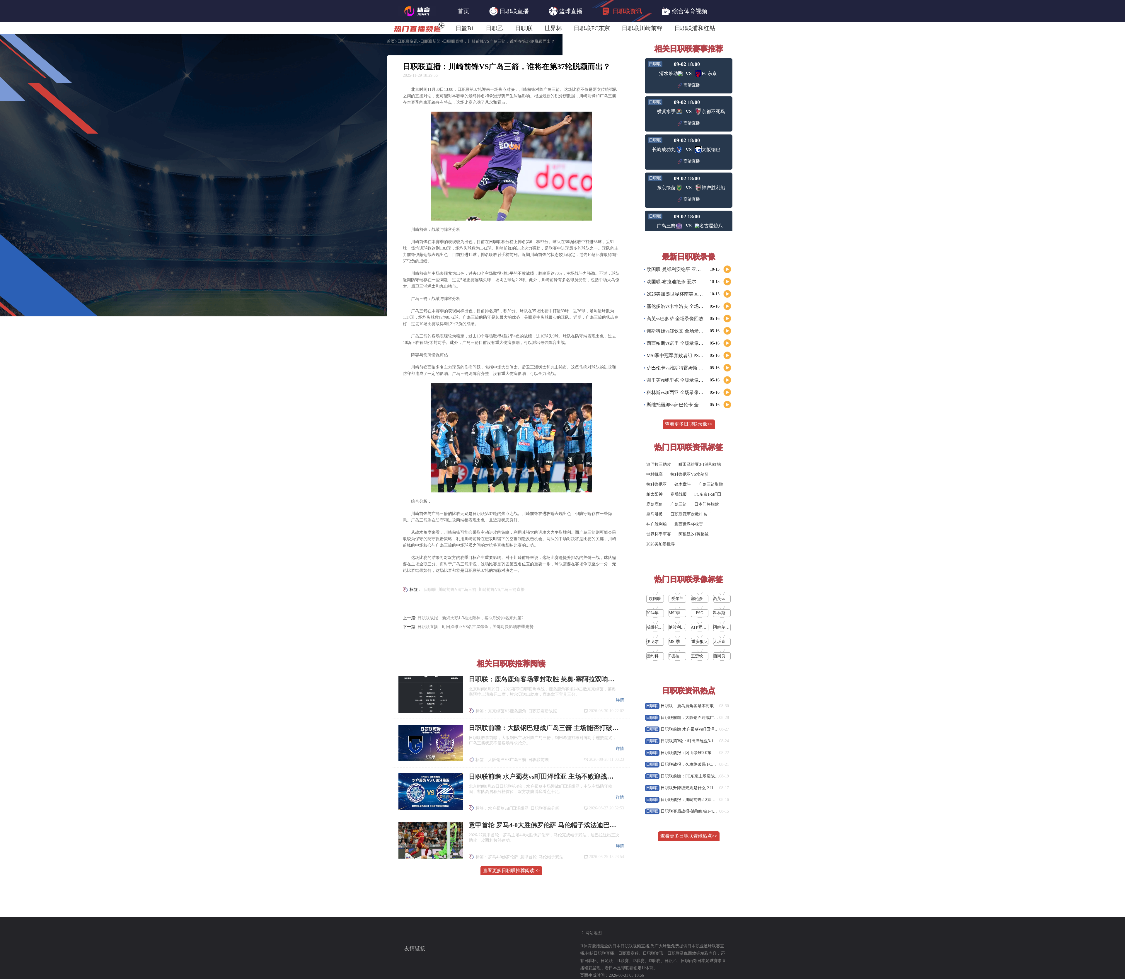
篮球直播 (570, 11)
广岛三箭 (678, 504)
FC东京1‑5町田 (707, 494)
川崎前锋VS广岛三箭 (457, 589)
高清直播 (691, 85)
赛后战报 (678, 494)
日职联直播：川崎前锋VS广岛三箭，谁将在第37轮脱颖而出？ (499, 42)
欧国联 (655, 598)
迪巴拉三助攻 (658, 464)
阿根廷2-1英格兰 (694, 534)
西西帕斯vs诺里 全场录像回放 (677, 343)
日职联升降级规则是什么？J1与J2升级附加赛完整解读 (709, 788)
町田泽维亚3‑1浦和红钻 (700, 464)
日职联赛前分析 (545, 808)
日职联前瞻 (538, 760)
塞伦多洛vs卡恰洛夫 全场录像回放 (682, 306)
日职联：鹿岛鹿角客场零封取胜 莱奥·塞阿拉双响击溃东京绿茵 (717, 706)
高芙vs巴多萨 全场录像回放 (675, 318)
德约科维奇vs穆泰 (662, 656)
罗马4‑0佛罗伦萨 (503, 857)
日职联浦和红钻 (694, 28)
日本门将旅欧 (706, 504)
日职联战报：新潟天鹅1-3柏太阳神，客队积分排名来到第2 (470, 618)
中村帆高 (654, 474)
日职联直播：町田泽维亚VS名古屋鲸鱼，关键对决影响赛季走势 (475, 627)
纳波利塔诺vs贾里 (685, 627)
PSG (699, 613)
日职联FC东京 (592, 28)
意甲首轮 (528, 857)
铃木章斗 (682, 484)
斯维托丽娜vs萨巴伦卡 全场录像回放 (684, 404)
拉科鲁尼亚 (656, 484)
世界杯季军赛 (658, 534)
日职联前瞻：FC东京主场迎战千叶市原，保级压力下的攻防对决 (718, 776)
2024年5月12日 (659, 613)
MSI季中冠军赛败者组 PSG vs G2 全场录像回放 (695, 355)
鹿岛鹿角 (654, 504)
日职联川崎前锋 (642, 28)
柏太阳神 (654, 494)
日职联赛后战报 (542, 711)
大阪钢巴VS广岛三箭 (507, 760)
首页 (463, 11)
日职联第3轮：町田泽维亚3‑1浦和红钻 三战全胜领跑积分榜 (714, 741)
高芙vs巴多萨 (725, 598)
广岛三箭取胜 (710, 484)
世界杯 (553, 28)
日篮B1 (465, 28)
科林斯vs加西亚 (727, 613)
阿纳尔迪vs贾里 (727, 627)
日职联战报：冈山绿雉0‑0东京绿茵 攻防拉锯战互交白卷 (711, 753)
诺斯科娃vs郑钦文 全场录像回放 (680, 330)
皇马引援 (654, 514)
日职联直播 (514, 11)
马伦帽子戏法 (551, 857)
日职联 (524, 28)
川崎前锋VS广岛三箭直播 (501, 589)
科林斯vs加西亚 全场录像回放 (677, 392)
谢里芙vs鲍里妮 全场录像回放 (677, 380)
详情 (620, 700)
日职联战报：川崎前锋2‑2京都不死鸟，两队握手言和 (708, 799)
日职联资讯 (627, 11)
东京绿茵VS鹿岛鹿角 (507, 711)
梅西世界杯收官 (688, 524)
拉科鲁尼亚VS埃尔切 (689, 474)
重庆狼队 (699, 641)
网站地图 (593, 933)
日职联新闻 (430, 42)
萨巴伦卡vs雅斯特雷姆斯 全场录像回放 (687, 367)
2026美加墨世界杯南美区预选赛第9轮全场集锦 (695, 293)
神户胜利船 (656, 524)
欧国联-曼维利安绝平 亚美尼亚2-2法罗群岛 (691, 269)
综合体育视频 (689, 11)
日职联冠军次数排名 (688, 514)
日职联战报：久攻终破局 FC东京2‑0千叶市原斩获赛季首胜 (714, 764)
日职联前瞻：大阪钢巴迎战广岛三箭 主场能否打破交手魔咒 (714, 717)
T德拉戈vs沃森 (682, 656)
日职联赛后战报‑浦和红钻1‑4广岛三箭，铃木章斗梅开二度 (713, 811)
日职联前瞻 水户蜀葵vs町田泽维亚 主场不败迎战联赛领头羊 (715, 729)
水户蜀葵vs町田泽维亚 (508, 808)
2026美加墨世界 (660, 544)
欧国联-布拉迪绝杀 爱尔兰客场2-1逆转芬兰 (691, 281)
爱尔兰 (677, 598)
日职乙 (494, 28)
